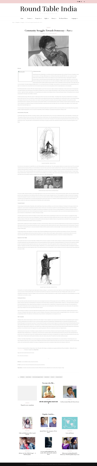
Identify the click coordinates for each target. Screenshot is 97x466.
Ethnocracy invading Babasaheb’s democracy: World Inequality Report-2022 (69, 454)
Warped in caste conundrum (27, 405)
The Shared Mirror (63, 18)
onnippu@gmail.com (21, 349)
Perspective (38, 18)
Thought (48, 27)
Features (29, 18)
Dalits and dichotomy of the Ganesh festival (27, 433)
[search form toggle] (84, 1)
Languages (74, 18)
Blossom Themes (67, 464)
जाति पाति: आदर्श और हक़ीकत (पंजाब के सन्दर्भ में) (48, 402)
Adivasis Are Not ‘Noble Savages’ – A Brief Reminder (27, 454)
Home (22, 18)
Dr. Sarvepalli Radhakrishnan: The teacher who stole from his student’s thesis (48, 453)
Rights (46, 18)
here (28, 355)
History (53, 18)
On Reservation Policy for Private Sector (69, 402)
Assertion (48, 428)
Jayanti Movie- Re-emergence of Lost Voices (48, 431)
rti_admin (43, 33)
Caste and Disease (70, 433)
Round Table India (48, 9)
